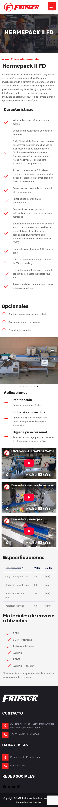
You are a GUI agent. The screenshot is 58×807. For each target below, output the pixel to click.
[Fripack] (21, 7)
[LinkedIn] (19, 786)
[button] (3, 359)
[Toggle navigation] (52, 6)
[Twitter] (9, 786)
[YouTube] (14, 786)
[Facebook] (4, 786)
